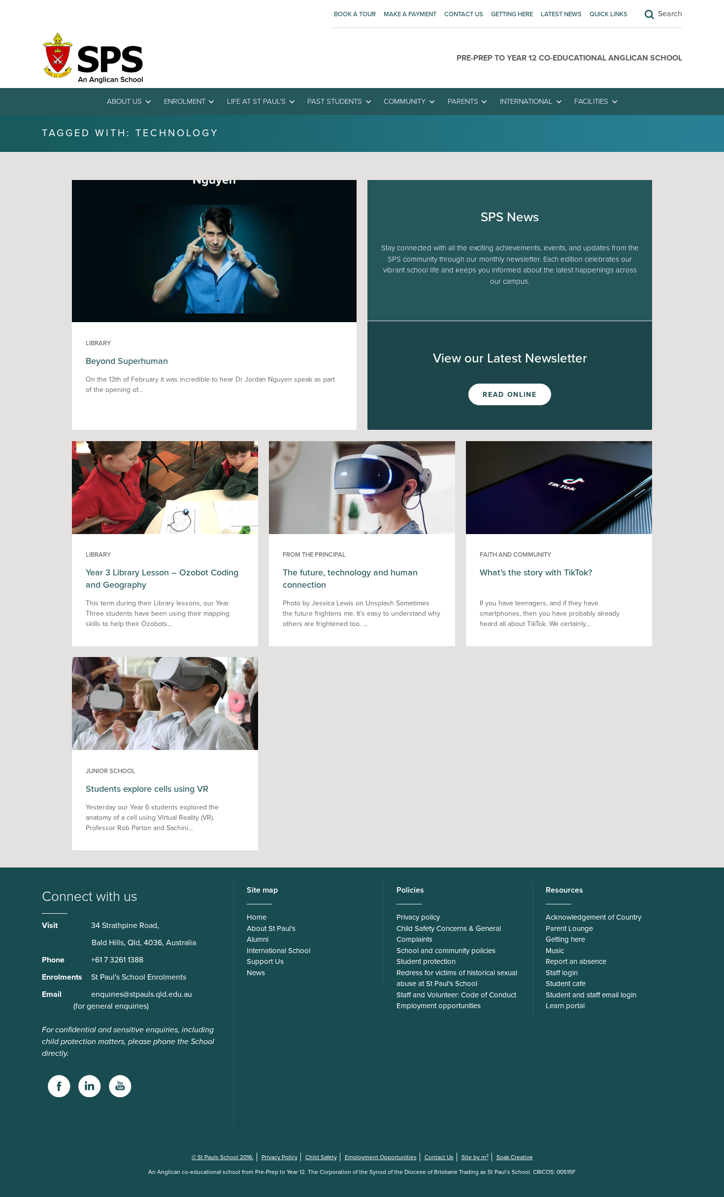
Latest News (561, 14)
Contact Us (463, 14)
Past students (334, 101)
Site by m (475, 1157)
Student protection (426, 961)
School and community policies (445, 950)
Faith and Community (515, 555)
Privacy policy (418, 917)
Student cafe (566, 983)
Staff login (562, 972)
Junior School (110, 771)
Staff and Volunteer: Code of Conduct (456, 994)
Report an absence (576, 961)
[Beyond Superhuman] (214, 319)
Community (405, 101)
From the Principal (314, 555)
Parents (463, 101)
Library (98, 343)
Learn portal (565, 1005)
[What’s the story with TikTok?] (559, 531)
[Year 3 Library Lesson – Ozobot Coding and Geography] (165, 531)
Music (555, 950)
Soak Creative (514, 1157)
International (526, 101)
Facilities (591, 101)
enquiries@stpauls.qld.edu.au (141, 994)
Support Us (265, 961)
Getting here (512, 14)
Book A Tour (355, 14)
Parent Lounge (569, 928)
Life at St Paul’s (256, 101)
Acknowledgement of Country (593, 917)
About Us (124, 101)
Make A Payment (410, 14)
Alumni (257, 939)
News (256, 972)
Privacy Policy (279, 1157)
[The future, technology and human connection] (362, 531)
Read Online (509, 394)
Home (256, 917)
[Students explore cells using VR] (165, 747)
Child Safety (321, 1157)
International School (278, 950)
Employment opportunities (438, 1005)
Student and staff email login (591, 994)
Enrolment (184, 101)
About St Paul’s (271, 928)
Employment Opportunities (381, 1157)
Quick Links (608, 14)
